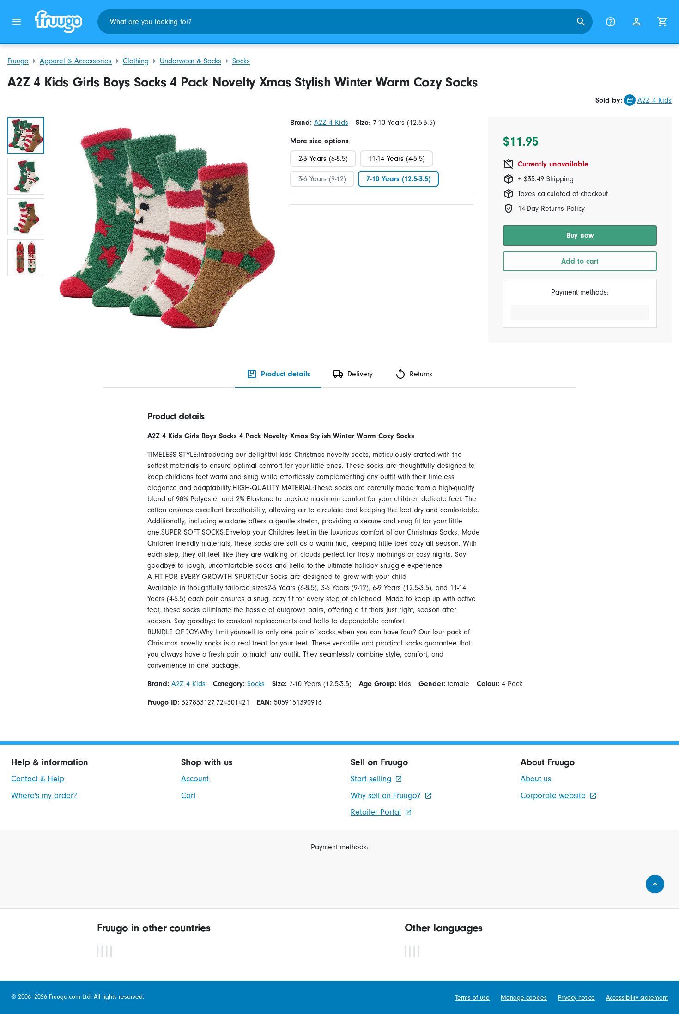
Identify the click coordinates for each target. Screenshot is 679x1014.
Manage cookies (524, 998)
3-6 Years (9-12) (322, 179)
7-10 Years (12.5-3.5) (398, 179)
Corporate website (553, 795)
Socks (241, 61)
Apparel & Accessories (76, 61)
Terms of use (472, 998)
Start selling (371, 779)
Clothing (136, 61)
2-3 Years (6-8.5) (323, 158)
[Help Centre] (610, 21)
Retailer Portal (376, 812)
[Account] (636, 21)
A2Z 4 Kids (654, 100)
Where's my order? (44, 795)
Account (195, 779)
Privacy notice (576, 998)
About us (536, 779)
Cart (188, 795)
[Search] (581, 21)
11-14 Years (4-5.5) (396, 158)
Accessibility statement (637, 998)
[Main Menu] (16, 21)
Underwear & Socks (190, 61)
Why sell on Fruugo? (386, 795)
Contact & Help (37, 779)
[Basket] (662, 21)
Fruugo (18, 61)
